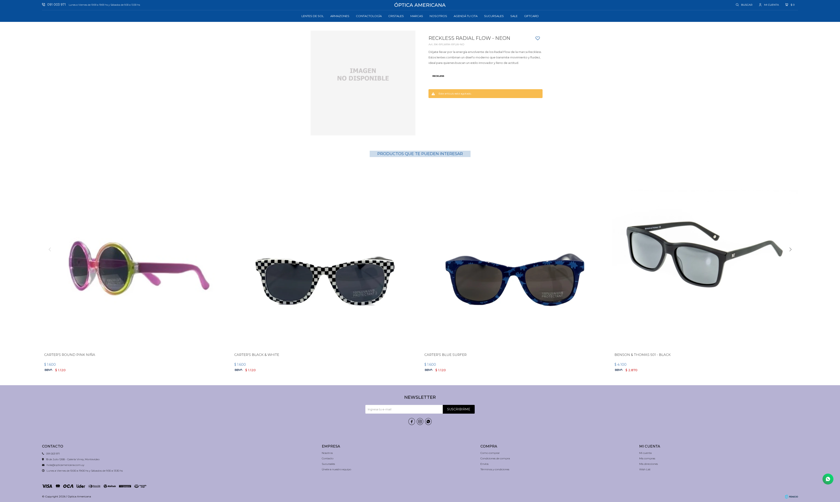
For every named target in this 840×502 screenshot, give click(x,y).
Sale (514, 16)
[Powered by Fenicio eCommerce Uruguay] (791, 496)
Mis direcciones (648, 463)
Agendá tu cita (466, 16)
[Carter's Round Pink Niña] (135, 256)
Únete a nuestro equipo (336, 469)
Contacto (327, 458)
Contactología (369, 16)
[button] (744, 4)
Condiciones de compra (495, 458)
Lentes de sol (312, 16)
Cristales (396, 16)
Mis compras (647, 458)
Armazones (339, 16)
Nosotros (438, 16)
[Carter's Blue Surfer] (515, 256)
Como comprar (490, 453)
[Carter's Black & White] (325, 256)
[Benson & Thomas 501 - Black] (705, 256)
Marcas (416, 16)
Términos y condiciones (494, 469)
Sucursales (494, 16)
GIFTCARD (531, 16)
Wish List (645, 469)
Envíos (484, 463)
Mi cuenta (645, 453)
